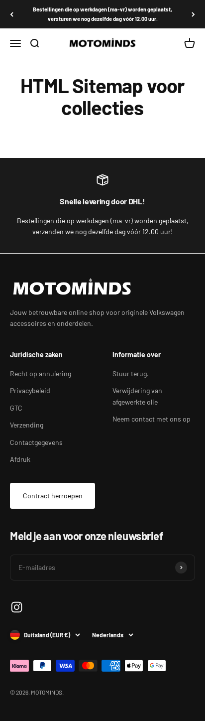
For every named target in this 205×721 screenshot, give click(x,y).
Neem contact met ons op (151, 419)
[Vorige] (11, 14)
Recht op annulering (40, 373)
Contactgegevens (36, 442)
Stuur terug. (130, 373)
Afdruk (20, 459)
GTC (16, 408)
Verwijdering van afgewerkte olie (137, 396)
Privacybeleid (30, 390)
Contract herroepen (53, 495)
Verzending (26, 425)
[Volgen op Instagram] (16, 607)
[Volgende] (193, 14)
